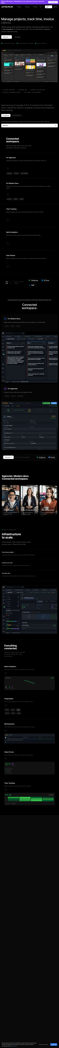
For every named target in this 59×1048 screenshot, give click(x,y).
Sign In (41, 7)
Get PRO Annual (53, 2)
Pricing (35, 6)
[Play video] (11, 501)
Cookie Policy (14, 1046)
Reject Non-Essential (43, 1044)
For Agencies (6, 115)
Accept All (54, 1044)
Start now (47, 7)
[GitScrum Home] (7, 7)
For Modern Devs (16, 115)
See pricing (17, 37)
